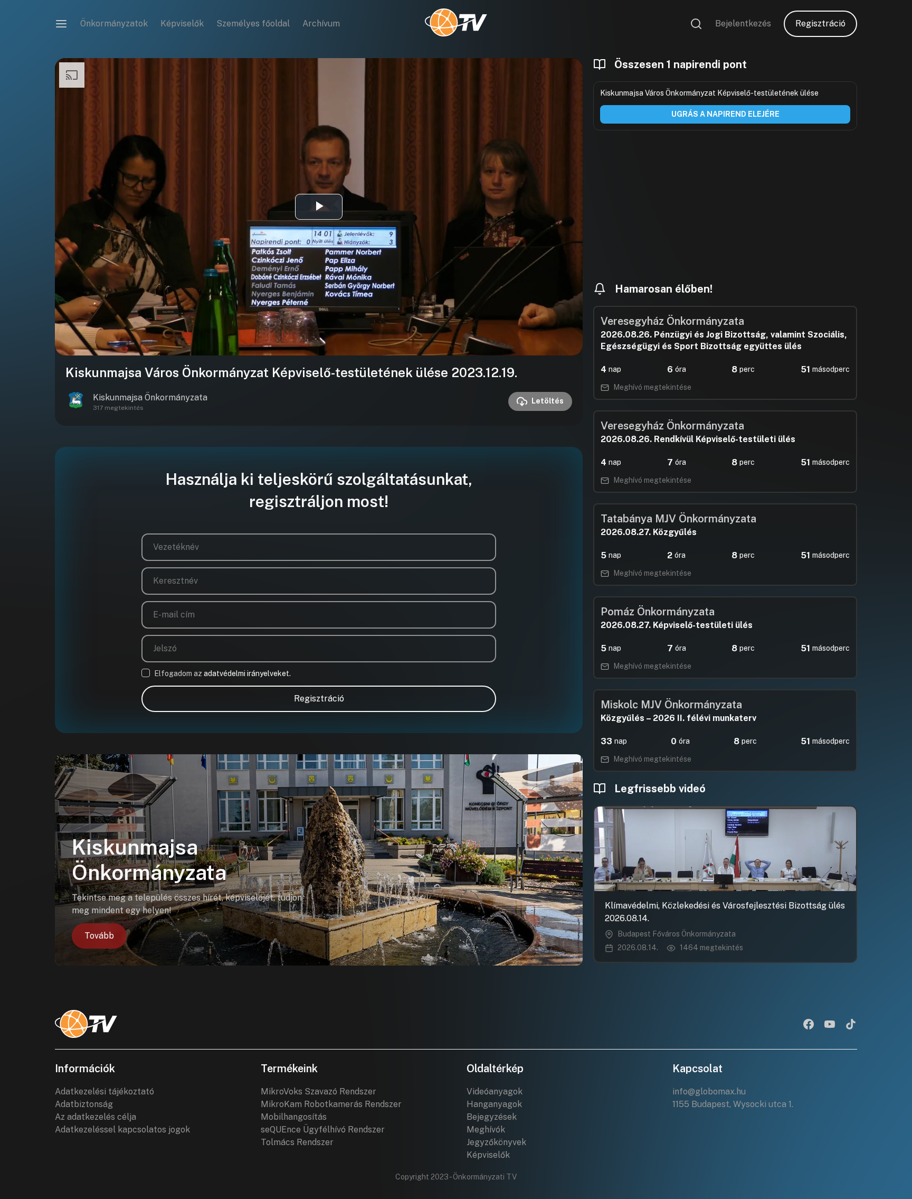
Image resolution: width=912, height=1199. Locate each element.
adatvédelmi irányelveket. (247, 673)
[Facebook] (808, 1025)
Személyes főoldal (253, 23)
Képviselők (182, 23)
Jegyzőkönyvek (496, 1142)
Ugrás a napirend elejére (725, 114)
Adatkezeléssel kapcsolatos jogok (122, 1130)
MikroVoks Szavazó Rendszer (318, 1091)
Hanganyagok (494, 1104)
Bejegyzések (492, 1117)
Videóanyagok (494, 1091)
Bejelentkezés (743, 23)
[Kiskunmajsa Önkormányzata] (76, 401)
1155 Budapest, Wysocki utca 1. (732, 1104)
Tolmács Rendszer (297, 1142)
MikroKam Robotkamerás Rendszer (331, 1104)
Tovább (99, 936)
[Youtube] (829, 1025)
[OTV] (456, 23)
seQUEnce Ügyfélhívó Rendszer (323, 1130)
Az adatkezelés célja (95, 1117)
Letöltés (547, 401)
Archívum (321, 23)
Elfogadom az (222, 673)
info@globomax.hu (709, 1091)
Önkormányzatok (114, 23)
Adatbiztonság (84, 1104)
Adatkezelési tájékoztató (104, 1091)
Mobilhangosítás (294, 1117)
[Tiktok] (850, 1025)
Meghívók (486, 1130)
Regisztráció (820, 23)
